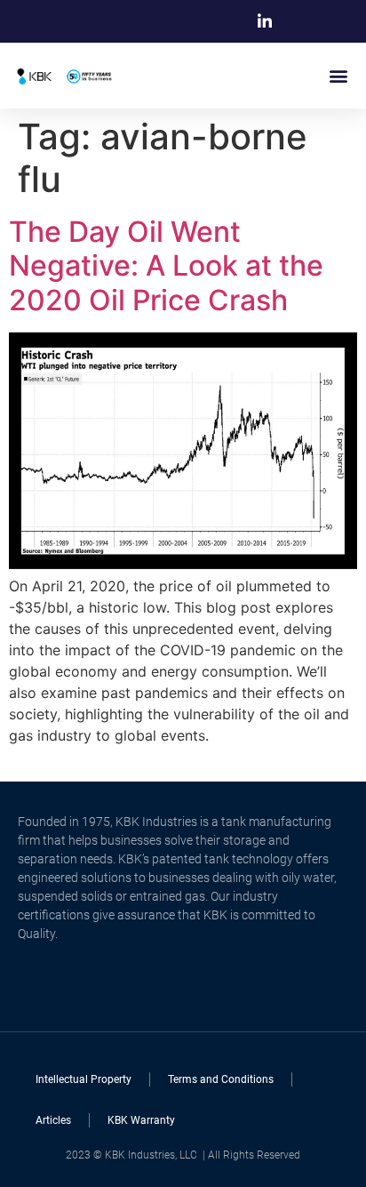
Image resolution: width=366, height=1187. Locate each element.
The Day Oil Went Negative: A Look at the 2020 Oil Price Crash (166, 265)
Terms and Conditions (221, 1079)
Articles (53, 1120)
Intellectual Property (83, 1079)
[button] (338, 75)
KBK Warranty (141, 1120)
